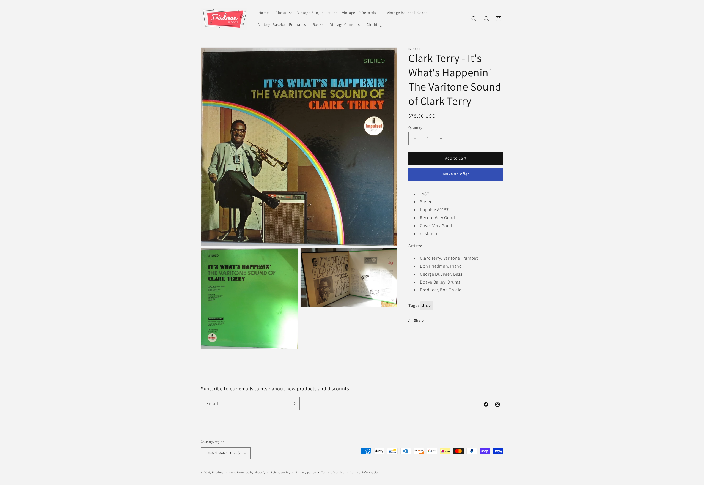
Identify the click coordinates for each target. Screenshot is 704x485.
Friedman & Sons (224, 472)
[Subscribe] (293, 403)
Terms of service (332, 472)
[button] (283, 12)
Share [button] (419, 320)
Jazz (426, 305)
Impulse (414, 49)
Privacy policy (306, 472)
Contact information (365, 472)
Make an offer (456, 173)
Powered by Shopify (251, 472)
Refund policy (280, 472)
